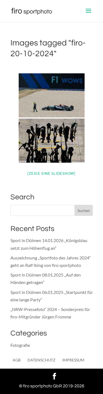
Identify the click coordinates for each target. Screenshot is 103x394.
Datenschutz (41, 360)
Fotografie (20, 345)
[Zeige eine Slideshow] (51, 173)
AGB (17, 360)
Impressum (73, 360)
